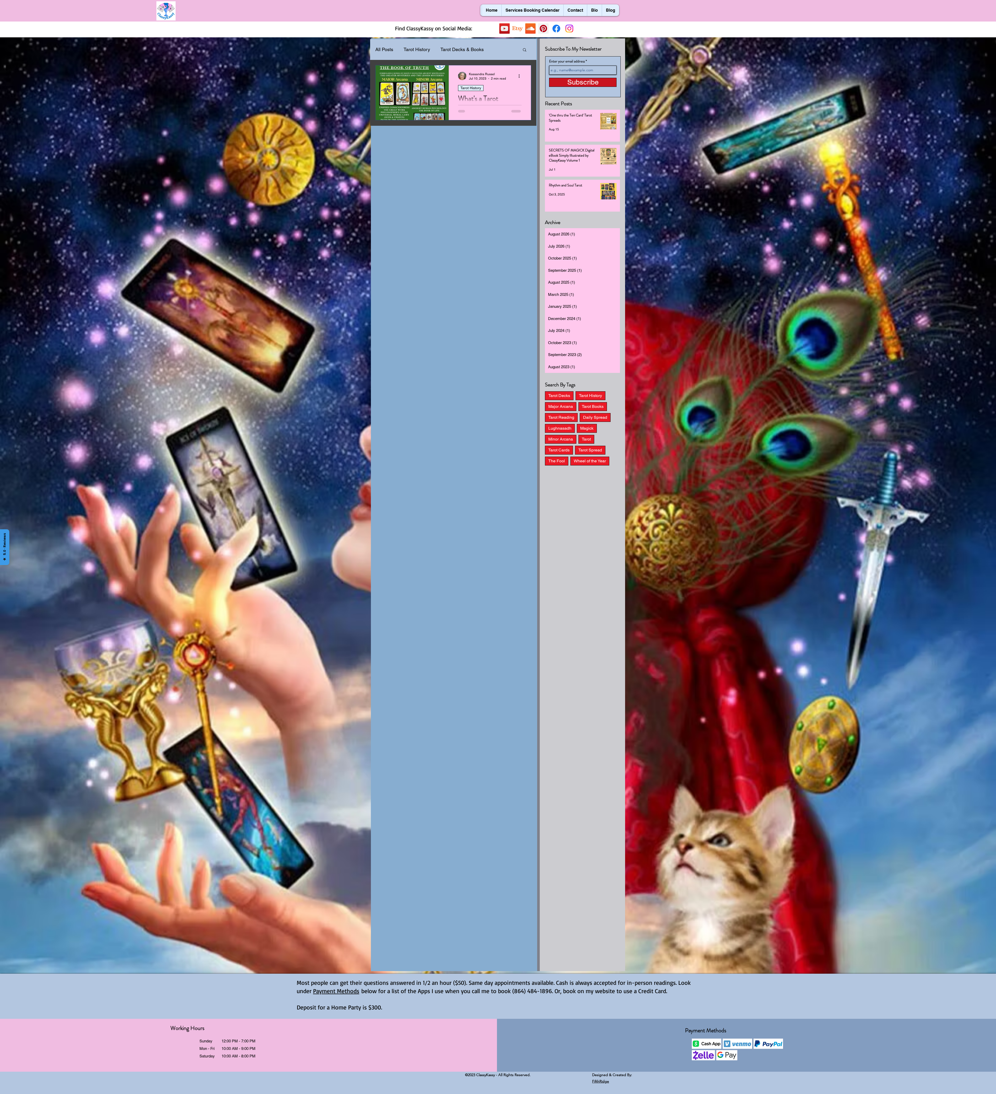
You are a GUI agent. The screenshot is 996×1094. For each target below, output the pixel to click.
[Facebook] (556, 28)
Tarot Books (593, 406)
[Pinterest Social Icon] (543, 28)
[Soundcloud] (530, 28)
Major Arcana (560, 406)
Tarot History (417, 49)
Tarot (586, 439)
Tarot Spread (590, 450)
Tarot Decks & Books (462, 49)
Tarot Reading (561, 417)
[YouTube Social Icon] (504, 28)
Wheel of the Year (590, 460)
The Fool (556, 460)
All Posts (384, 49)
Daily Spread (595, 417)
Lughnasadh (559, 428)
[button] (524, 50)
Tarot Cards (559, 450)
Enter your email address (567, 61)
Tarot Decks (559, 395)
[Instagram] (569, 28)
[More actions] (521, 76)
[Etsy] (517, 28)
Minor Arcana (560, 439)
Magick (586, 428)
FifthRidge (600, 1081)
